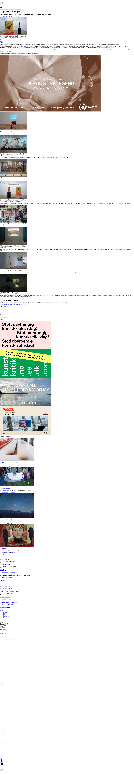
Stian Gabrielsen (4, 582)
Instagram (4, 620)
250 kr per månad (15, 304)
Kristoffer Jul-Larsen (5, 492)
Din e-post (2, 314)
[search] (1, 3)
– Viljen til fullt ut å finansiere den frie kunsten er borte (15, 575)
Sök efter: (2, 767)
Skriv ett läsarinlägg (3, 308)
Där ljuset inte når (5, 564)
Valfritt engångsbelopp (21, 304)
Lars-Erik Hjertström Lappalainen (7, 566)
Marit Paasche (4, 599)
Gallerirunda (10, 466)
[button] (1, 1)
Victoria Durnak (4, 523)
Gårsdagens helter (5, 488)
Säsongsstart (13, 552)
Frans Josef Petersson (5, 561)
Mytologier (3, 548)
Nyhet (12, 16)
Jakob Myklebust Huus (5, 588)
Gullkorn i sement (5, 597)
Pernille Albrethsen (5, 16)
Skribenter (4, 615)
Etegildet (2, 580)
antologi (25, 46)
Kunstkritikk (2, 4)
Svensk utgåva (12, 9)
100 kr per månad (9, 304)
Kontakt (4, 613)
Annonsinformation (6, 616)
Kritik (11, 523)
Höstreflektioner (4, 559)
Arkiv (3, 617)
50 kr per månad (3, 304)
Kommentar (13, 492)
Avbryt (1, 319)
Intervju (11, 577)
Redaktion (4, 614)
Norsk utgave (7, 9)
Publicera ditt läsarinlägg (4, 317)
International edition (17, 9)
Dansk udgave (2, 9)
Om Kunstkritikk (5, 612)
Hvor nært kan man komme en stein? (10, 519)
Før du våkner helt (5, 586)
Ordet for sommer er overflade (8, 462)
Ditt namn (2, 311)
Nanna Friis (3, 466)
